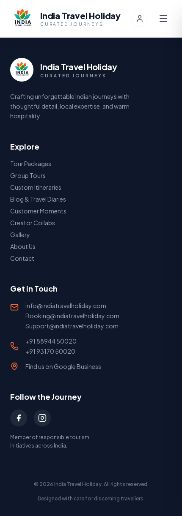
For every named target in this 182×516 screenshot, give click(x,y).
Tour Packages (30, 163)
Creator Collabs (32, 223)
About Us (23, 246)
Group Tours (28, 175)
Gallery (20, 234)
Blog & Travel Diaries (38, 199)
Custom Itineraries (35, 187)
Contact (22, 258)
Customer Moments (38, 211)
